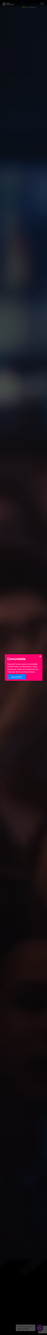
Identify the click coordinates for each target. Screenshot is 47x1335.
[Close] (40, 656)
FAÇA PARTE (16, 677)
